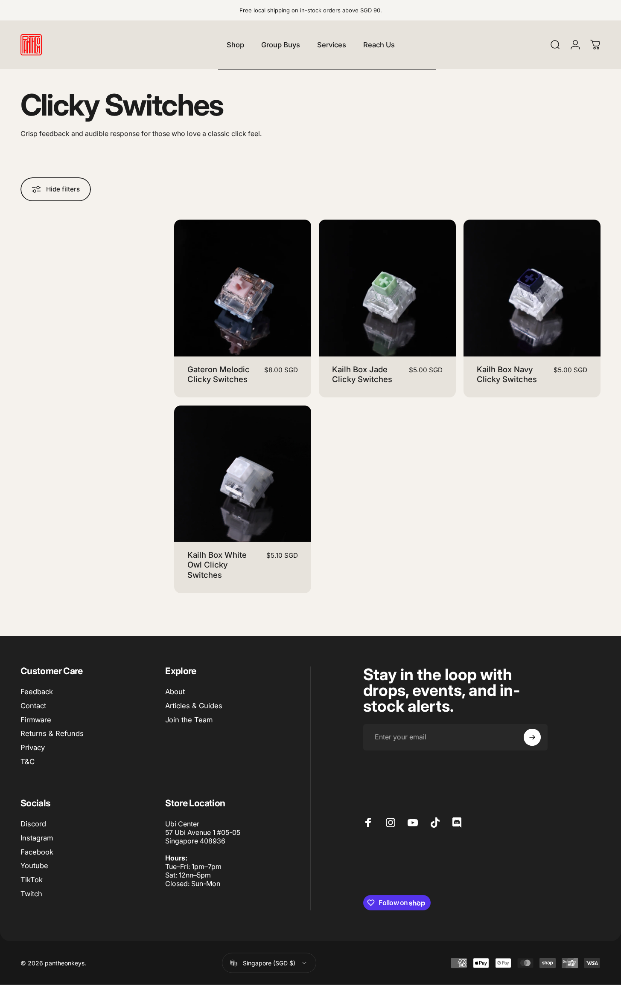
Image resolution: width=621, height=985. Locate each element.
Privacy (32, 747)
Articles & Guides (193, 705)
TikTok (31, 879)
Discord (33, 824)
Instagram (36, 838)
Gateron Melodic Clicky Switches (218, 374)
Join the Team (189, 720)
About (175, 691)
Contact (33, 705)
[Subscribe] (532, 737)
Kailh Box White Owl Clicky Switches (217, 564)
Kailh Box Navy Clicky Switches (507, 374)
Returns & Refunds (52, 733)
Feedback (36, 691)
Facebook (36, 852)
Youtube (34, 865)
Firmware (35, 720)
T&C (27, 761)
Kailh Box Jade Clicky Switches (362, 374)
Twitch (31, 893)
